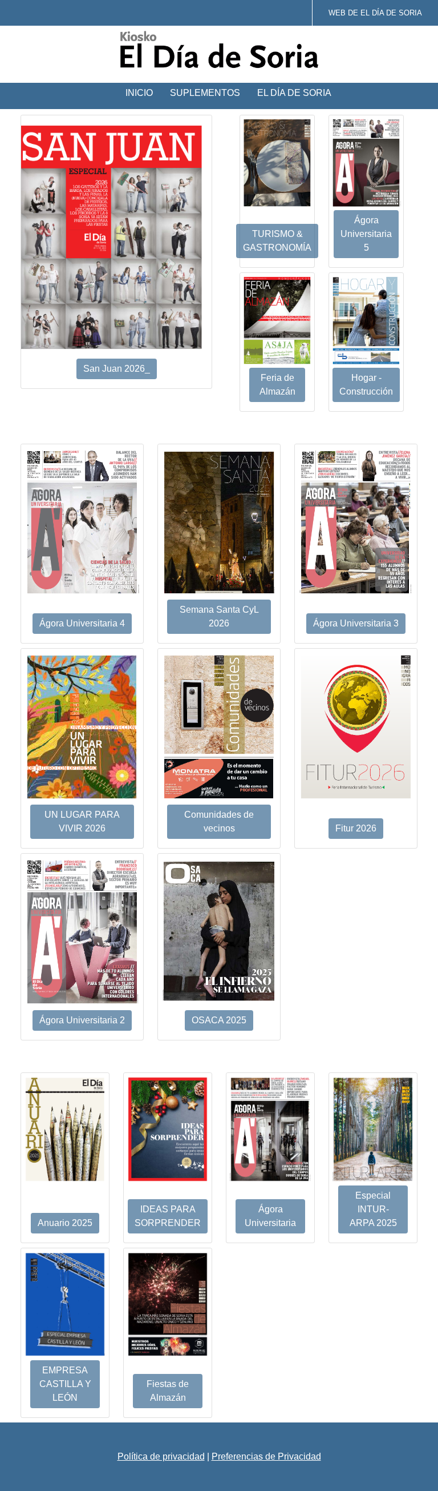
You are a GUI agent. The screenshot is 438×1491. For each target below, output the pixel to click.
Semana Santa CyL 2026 (219, 616)
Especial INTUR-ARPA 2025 (373, 1209)
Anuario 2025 (65, 1223)
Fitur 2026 (355, 828)
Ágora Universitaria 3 (356, 623)
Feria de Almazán (277, 384)
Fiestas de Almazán (168, 1390)
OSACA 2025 (219, 1020)
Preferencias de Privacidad (266, 1456)
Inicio (139, 93)
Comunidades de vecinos (219, 821)
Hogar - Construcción (366, 384)
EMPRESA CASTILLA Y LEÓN (65, 1383)
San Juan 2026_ (116, 368)
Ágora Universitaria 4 (82, 623)
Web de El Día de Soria (375, 13)
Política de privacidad (161, 1456)
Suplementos (205, 93)
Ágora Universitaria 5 (366, 233)
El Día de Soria (294, 93)
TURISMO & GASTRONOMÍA (277, 240)
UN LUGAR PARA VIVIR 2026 (82, 821)
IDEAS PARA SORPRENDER (168, 1216)
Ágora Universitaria (270, 1216)
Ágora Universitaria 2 (82, 1020)
